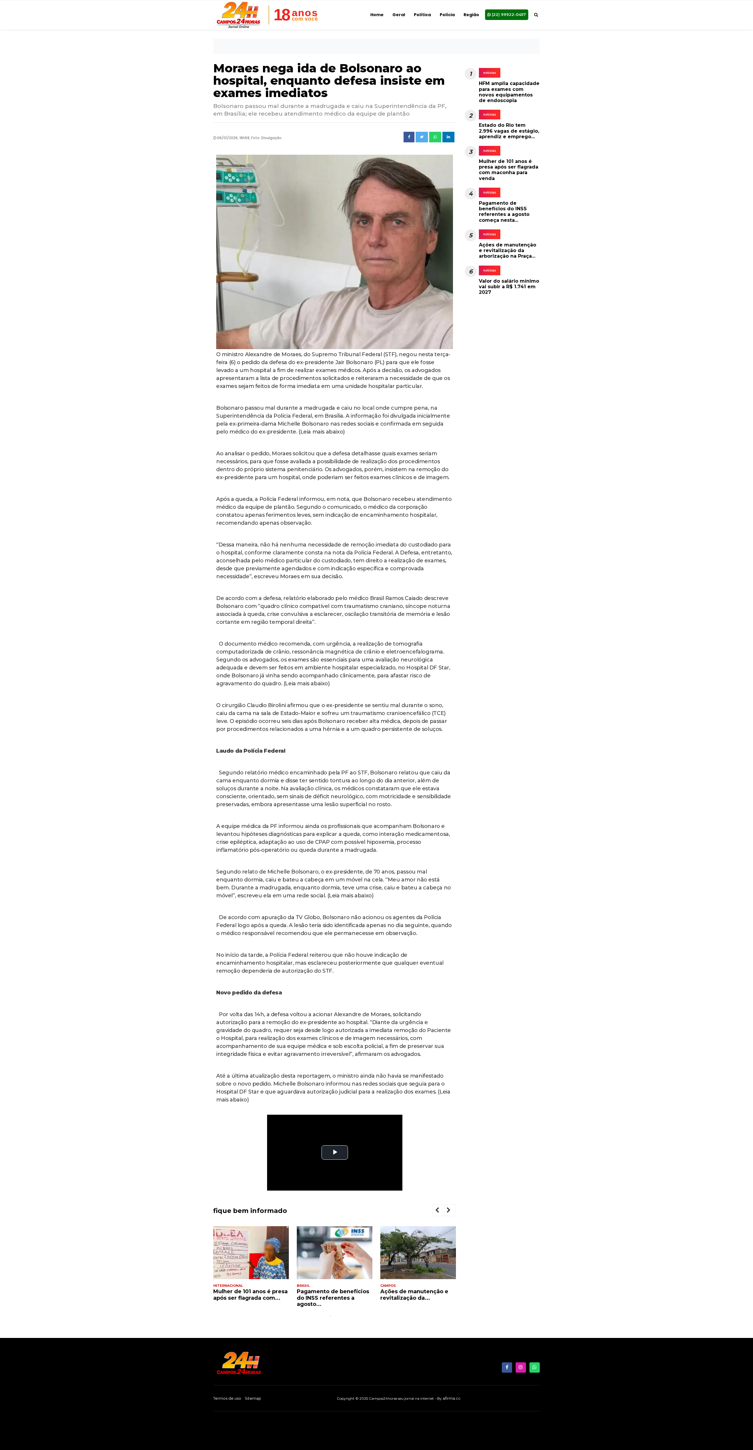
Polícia (447, 15)
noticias (489, 73)
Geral (398, 15)
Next (453, 1211)
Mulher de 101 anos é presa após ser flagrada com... (250, 1294)
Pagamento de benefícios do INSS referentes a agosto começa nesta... (504, 211)
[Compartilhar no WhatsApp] (435, 137)
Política (422, 15)
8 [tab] (357, 1316)
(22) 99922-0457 (508, 14)
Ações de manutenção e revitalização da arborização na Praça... (507, 250)
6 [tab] (339, 1316)
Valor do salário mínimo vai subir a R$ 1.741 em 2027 (509, 286)
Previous (441, 1211)
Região (471, 15)
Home (377, 15)
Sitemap (253, 1398)
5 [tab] (330, 1316)
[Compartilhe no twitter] (422, 137)
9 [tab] (366, 1316)
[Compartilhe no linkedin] (448, 137)
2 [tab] (304, 1316)
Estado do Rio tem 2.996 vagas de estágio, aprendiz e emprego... (509, 130)
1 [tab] (295, 1316)
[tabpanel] (251, 1266)
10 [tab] (374, 1316)
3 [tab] (313, 1316)
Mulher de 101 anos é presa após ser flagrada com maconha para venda (508, 170)
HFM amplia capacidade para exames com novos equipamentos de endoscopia (509, 92)
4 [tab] (321, 1316)
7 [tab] (348, 1316)
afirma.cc (452, 1398)
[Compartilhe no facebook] (409, 137)
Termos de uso (227, 1398)
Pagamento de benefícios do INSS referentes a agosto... (333, 1297)
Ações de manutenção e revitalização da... (414, 1294)
